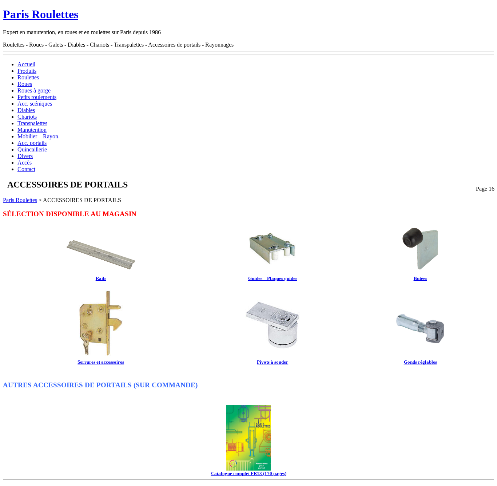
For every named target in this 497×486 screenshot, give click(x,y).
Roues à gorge (34, 90)
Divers (25, 156)
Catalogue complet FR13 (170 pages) (248, 473)
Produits (26, 71)
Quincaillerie (32, 149)
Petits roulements (36, 97)
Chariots (27, 117)
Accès (24, 162)
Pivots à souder (272, 362)
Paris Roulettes (40, 14)
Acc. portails (32, 143)
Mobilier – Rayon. (38, 136)
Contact (26, 169)
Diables (26, 110)
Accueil (26, 64)
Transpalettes (32, 123)
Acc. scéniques (34, 103)
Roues (24, 84)
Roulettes (28, 77)
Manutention (32, 130)
